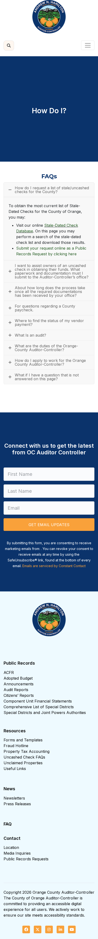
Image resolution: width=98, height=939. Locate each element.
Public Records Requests (26, 859)
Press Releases (17, 803)
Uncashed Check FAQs (24, 757)
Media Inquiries (17, 853)
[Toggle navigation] (87, 45)
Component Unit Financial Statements (38, 701)
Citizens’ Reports (19, 695)
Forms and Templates (23, 740)
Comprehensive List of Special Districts (39, 706)
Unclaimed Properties (23, 762)
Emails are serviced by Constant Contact (54, 566)
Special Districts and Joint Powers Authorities (45, 712)
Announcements (19, 684)
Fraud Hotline (16, 745)
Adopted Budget (18, 678)
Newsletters (14, 798)
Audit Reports (16, 689)
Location (11, 847)
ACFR (9, 672)
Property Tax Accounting (26, 751)
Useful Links (15, 768)
